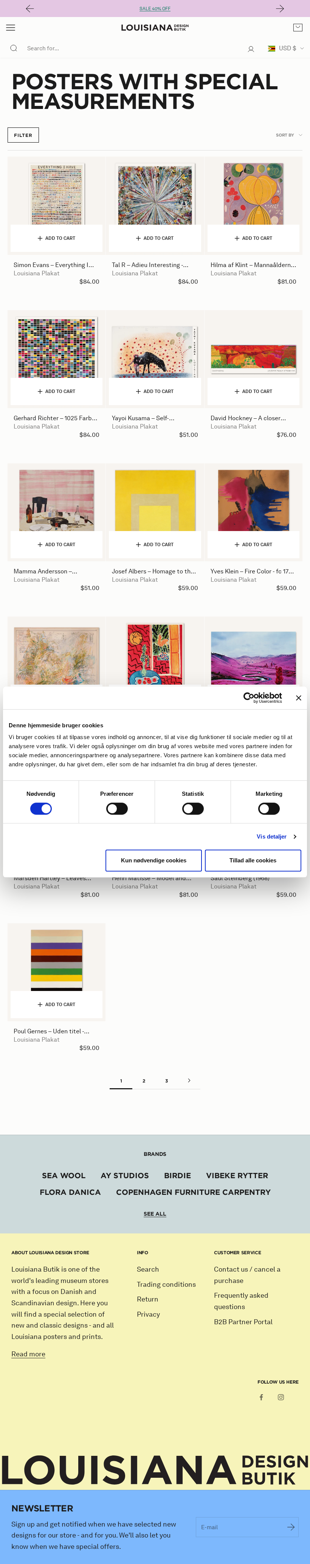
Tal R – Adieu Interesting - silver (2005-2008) (147, 265)
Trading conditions (166, 1284)
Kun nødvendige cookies (153, 860)
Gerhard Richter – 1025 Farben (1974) (56, 418)
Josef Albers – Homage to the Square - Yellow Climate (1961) (153, 572)
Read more (28, 1354)
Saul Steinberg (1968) (240, 878)
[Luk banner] (298, 697)
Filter (23, 135)
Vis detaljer (272, 836)
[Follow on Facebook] (261, 1397)
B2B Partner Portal (243, 1322)
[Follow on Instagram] (281, 1397)
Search (148, 1269)
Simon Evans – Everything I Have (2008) (51, 265)
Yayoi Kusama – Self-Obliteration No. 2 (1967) (145, 418)
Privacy (148, 1314)
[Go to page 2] (189, 1080)
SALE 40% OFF (155, 8)
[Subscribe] (291, 1527)
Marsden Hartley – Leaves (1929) (50, 878)
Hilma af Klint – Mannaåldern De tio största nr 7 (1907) (251, 265)
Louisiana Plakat (37, 273)
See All (155, 1213)
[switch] (117, 809)
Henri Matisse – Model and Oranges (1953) (149, 878)
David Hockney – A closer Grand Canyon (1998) (246, 418)
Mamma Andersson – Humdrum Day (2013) (43, 572)
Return (147, 1299)
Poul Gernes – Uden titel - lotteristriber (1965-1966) (49, 1032)
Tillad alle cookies (252, 860)
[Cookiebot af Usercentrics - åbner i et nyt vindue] (249, 698)
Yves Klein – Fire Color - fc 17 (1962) (249, 572)
